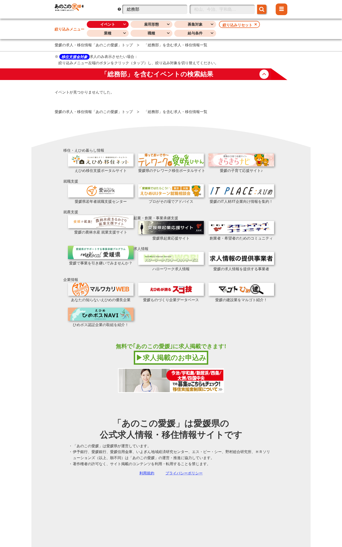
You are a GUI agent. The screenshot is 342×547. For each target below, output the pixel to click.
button (264, 74)
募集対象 (195, 24)
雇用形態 (151, 24)
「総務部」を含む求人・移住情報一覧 (175, 45)
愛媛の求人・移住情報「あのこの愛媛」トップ (94, 45)
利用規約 (146, 473)
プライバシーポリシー (184, 473)
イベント (107, 24)
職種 (151, 33)
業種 (107, 33)
